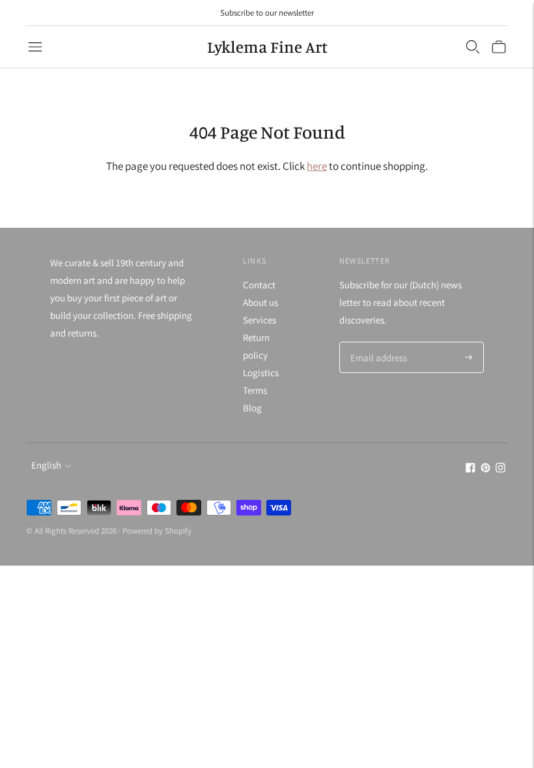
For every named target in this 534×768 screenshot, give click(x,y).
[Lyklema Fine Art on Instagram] (500, 469)
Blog (252, 408)
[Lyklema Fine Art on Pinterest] (485, 469)
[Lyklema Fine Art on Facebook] (470, 469)
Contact (259, 285)
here (317, 166)
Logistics (261, 372)
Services (259, 320)
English (46, 465)
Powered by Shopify (156, 530)
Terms (255, 390)
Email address (376, 342)
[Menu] (35, 47)
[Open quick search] (473, 47)
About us (260, 302)
